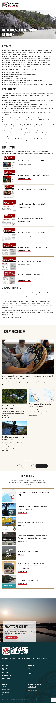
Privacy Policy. (32, 699)
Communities (6, 689)
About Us (4, 684)
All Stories (42, 466)
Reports (30, 673)
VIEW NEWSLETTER (24, 164)
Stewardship (6, 679)
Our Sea (4, 669)
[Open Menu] (52, 4)
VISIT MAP (21, 498)
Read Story (6, 386)
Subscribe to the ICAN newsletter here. (42, 153)
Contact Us (11, 637)
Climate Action (6, 676)
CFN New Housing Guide (28, 580)
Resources (31, 666)
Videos (13, 466)
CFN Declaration (7, 687)
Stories (30, 668)
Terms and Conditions (41, 699)
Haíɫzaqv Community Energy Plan (32, 522)
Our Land (5, 666)
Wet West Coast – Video (28, 551)
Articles (27, 466)
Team (4, 695)
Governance (5, 692)
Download (22, 512)
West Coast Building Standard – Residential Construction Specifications (31, 565)
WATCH (20, 554)
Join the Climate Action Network (11, 317)
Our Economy (6, 672)
